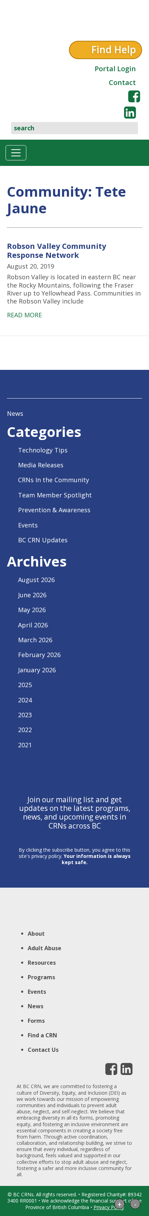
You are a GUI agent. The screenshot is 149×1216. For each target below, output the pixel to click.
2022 (25, 730)
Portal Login (115, 68)
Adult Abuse (44, 948)
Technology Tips (43, 450)
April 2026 (33, 625)
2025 (25, 685)
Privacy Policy (109, 1207)
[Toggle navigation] (16, 152)
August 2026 (36, 580)
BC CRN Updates (43, 540)
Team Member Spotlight (55, 495)
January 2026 (37, 670)
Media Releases (40, 465)
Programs (41, 977)
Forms (36, 1021)
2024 (25, 700)
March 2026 (35, 640)
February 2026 (39, 655)
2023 (25, 715)
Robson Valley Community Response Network (56, 250)
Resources (42, 962)
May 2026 (32, 610)
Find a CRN (42, 1035)
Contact (122, 82)
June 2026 (32, 595)
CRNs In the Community (53, 480)
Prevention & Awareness (54, 510)
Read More (24, 315)
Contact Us (43, 1050)
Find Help (113, 49)
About (36, 933)
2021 (25, 745)
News (15, 413)
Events (28, 525)
